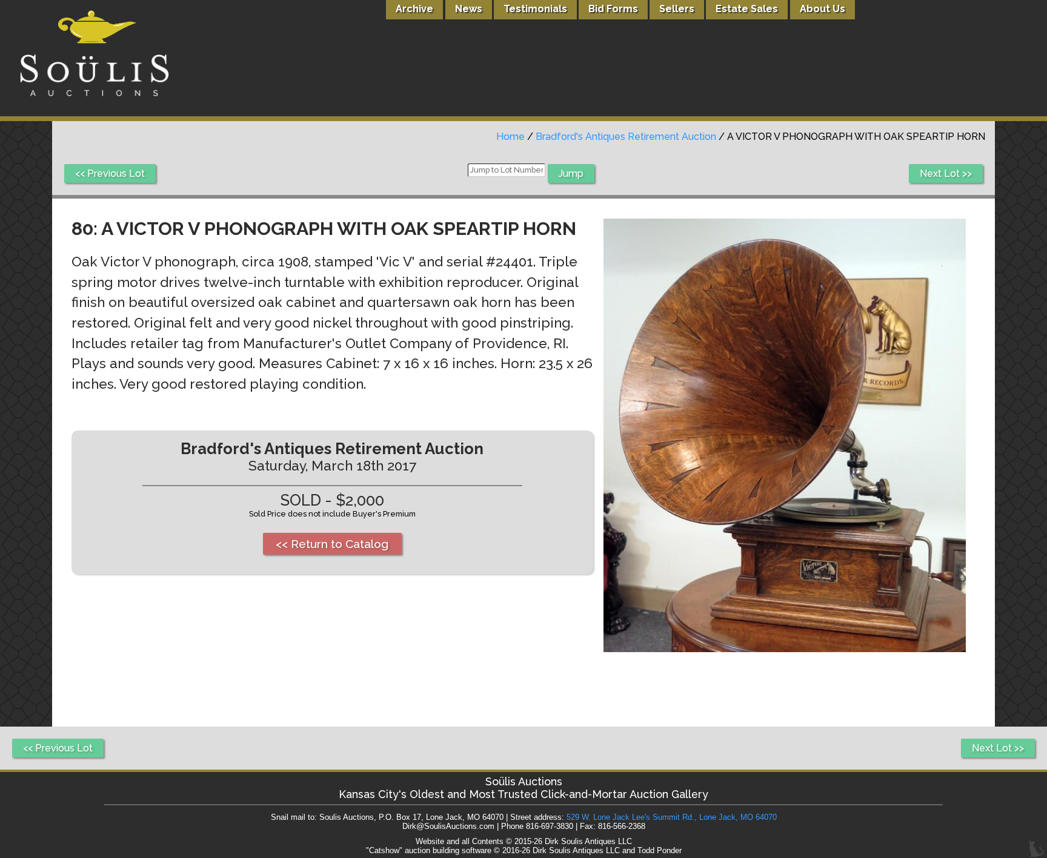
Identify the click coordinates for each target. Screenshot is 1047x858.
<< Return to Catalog (332, 543)
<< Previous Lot (110, 173)
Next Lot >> (946, 173)
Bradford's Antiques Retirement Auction (626, 136)
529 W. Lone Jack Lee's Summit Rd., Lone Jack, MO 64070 (672, 817)
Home (510, 136)
